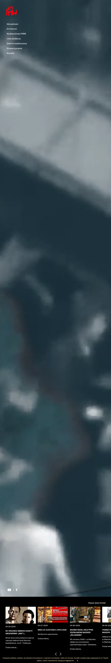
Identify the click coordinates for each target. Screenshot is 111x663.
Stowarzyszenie (14, 48)
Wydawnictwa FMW (16, 33)
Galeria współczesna (17, 43)
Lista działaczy (14, 38)
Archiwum (12, 29)
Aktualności (12, 24)
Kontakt (10, 53)
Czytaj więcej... (12, 647)
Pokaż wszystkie (97, 603)
